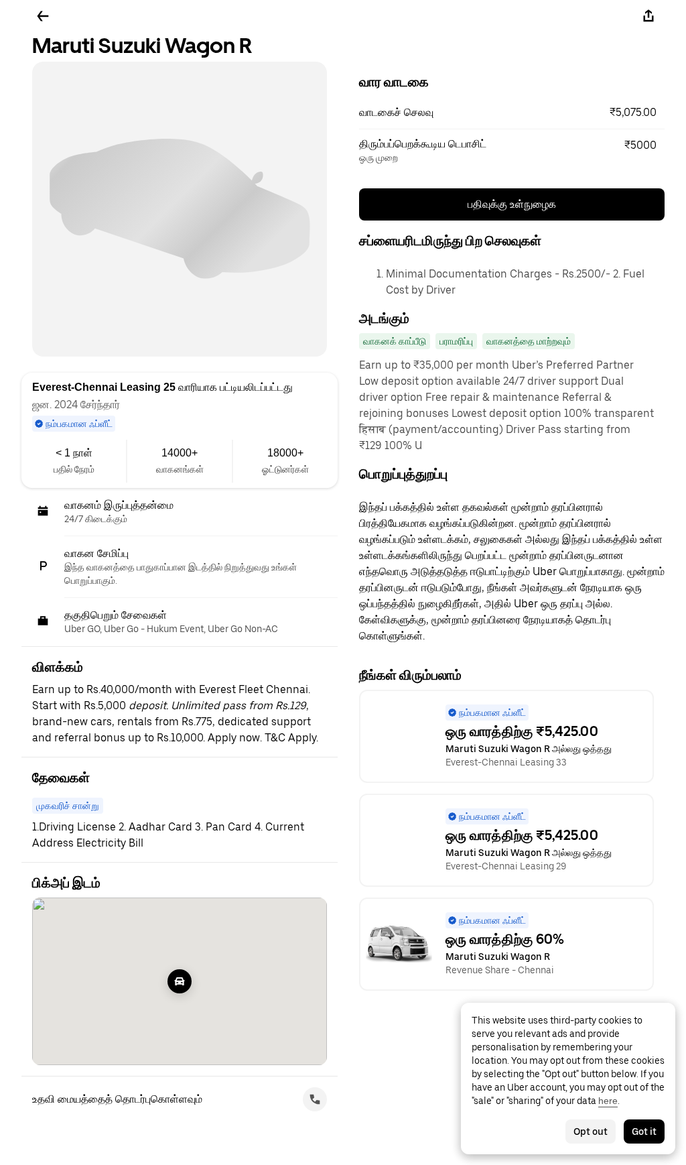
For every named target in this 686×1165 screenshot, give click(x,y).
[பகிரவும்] (648, 16)
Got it (644, 1131)
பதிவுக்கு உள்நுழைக (512, 204)
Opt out (590, 1131)
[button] (512, 113)
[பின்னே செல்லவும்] (43, 16)
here (608, 1100)
